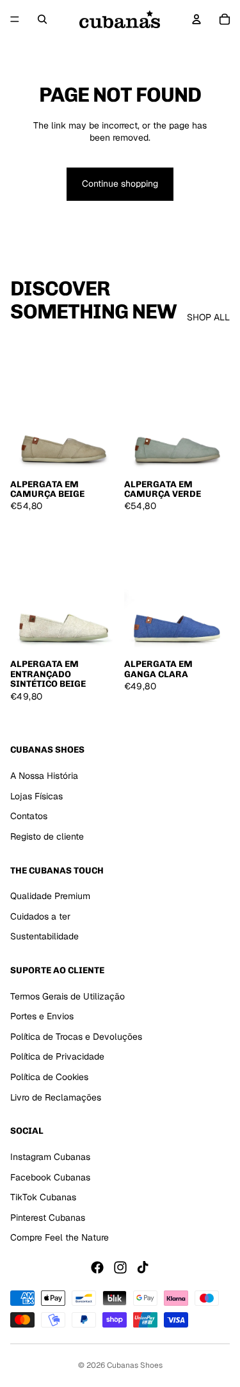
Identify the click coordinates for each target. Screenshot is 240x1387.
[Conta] (196, 19)
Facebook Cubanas (50, 1177)
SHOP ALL (208, 317)
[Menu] (14, 19)
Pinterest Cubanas (47, 1217)
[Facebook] (97, 1267)
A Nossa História (44, 775)
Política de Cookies (49, 1077)
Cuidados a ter (40, 916)
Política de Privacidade (57, 1057)
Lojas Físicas (36, 796)
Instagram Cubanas (50, 1157)
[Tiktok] (142, 1267)
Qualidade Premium (50, 896)
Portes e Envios (42, 1016)
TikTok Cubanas (43, 1197)
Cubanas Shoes (135, 1365)
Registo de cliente (47, 836)
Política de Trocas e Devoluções (76, 1036)
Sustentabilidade (44, 936)
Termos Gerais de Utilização (67, 996)
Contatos (28, 816)
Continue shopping (120, 183)
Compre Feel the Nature (59, 1237)
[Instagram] (120, 1267)
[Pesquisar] (42, 19)
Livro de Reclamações (55, 1097)
